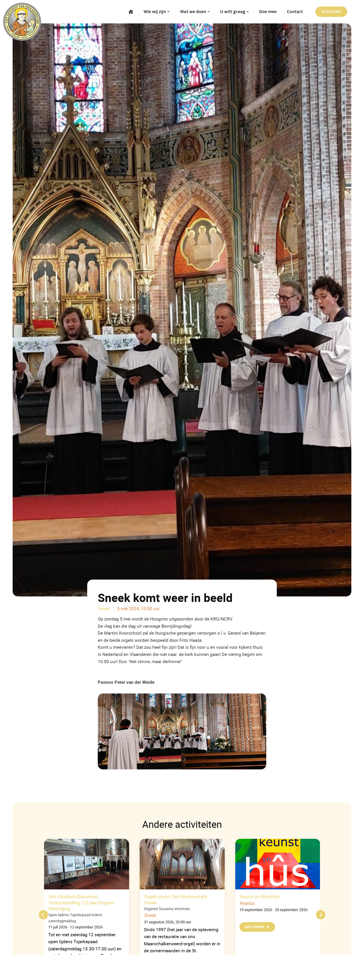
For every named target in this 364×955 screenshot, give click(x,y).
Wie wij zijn (155, 11)
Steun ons (331, 11)
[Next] (320, 914)
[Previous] (43, 914)
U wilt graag (232, 11)
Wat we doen (193, 11)
